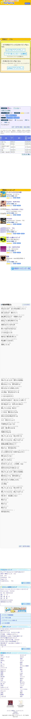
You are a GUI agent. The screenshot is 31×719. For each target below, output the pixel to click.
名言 (21, 696)
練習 (2, 694)
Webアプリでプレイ (16, 68)
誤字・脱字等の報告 (17, 127)
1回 (2, 680)
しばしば (3, 696)
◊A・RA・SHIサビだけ (7, 593)
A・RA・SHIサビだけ (13, 247)
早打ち (2, 660)
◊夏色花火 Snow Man (6, 602)
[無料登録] (15, 610)
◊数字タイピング (5, 630)
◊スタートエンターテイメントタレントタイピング (14, 589)
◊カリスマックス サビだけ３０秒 (10, 632)
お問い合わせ (15, 713)
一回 (21, 671)
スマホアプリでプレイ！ (16, 50)
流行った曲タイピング (13, 237)
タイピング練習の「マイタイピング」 (15, 710)
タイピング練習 (24, 666)
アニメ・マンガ (5, 657)
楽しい (2, 666)
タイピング (23, 655)
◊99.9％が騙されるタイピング (9, 638)
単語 (21, 687)
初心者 (2, 676)
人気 (21, 691)
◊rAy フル (4, 575)
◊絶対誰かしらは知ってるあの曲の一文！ (12, 636)
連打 (21, 669)
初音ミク (3, 671)
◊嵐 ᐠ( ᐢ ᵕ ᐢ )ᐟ (4, 594)
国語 (2, 675)
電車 (2, 673)
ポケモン (22, 683)
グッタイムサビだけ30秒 (13, 192)
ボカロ (22, 657)
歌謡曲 (22, 694)
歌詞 (7, 115)
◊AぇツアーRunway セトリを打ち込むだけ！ (13, 572)
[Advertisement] (15, 21)
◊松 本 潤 (4, 598)
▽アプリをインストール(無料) (15, 54)
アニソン (22, 676)
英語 (21, 692)
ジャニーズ (10, 117)
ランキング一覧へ (26, 154)
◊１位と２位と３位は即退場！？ (9, 641)
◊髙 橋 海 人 (5, 596)
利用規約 (15, 712)
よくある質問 (6, 623)
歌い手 (2, 683)
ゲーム (2, 664)
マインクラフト (5, 689)
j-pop (21, 673)
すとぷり (3, 691)
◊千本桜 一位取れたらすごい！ (9, 634)
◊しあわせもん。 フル (7, 581)
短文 (21, 675)
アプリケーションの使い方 (9, 620)
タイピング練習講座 (7, 615)
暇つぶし (22, 682)
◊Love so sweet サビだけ (7, 591)
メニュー (27, 3)
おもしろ (3, 669)
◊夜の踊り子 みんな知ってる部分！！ (11, 643)
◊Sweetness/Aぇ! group (7, 600)
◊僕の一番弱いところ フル (8, 573)
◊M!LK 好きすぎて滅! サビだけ (10, 639)
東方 (21, 680)
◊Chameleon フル (6, 577)
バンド (22, 685)
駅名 (21, 667)
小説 (2, 678)
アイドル (3, 682)
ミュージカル (23, 689)
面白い (22, 678)
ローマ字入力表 (6, 618)
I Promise (9, 218)
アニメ (22, 660)
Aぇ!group (16, 117)
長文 (21, 664)
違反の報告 (27, 127)
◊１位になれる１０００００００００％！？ (12, 629)
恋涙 (7, 256)
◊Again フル (4, 579)
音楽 (21, 658)
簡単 (2, 658)
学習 (2, 685)
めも (10, 108)
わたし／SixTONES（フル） (15, 209)
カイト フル (10, 228)
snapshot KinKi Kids (13, 201)
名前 (2, 692)
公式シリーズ (4, 687)
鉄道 (21, 662)
